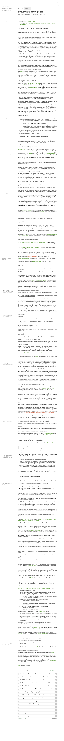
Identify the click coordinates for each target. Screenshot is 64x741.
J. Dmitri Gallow (49, 673)
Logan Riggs (49, 676)
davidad (50, 703)
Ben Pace (50, 700)
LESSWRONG (8, 2)
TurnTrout (45, 676)
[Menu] (2, 2)
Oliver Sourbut (49, 694)
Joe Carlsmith (49, 682)
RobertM (9, 8)
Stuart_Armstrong (48, 691)
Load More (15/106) (22, 718)
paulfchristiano (49, 685)
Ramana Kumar (42, 679)
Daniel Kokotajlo (49, 679)
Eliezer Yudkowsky (5, 8)
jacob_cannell (49, 688)
